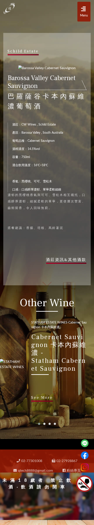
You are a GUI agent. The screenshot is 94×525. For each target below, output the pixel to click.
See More (42, 397)
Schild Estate (23, 51)
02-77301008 (31, 461)
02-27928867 (66, 461)
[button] (39, 424)
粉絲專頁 (74, 470)
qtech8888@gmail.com (35, 470)
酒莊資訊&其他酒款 (66, 259)
